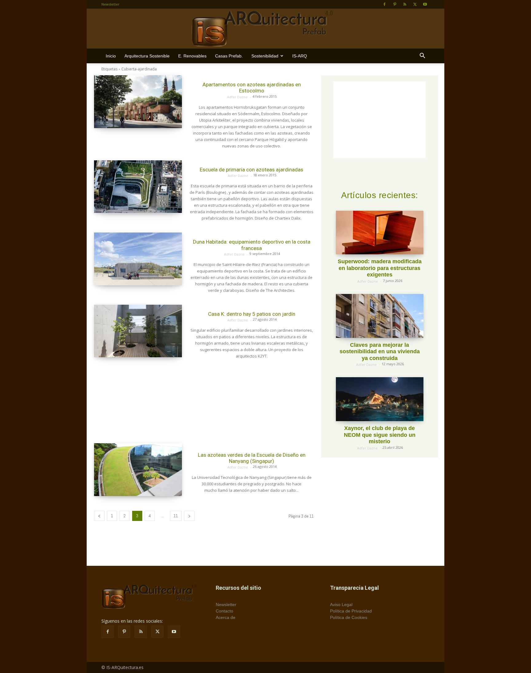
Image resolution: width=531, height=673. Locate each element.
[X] (414, 4)
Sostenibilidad (264, 55)
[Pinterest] (394, 4)
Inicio (111, 55)
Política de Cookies (348, 617)
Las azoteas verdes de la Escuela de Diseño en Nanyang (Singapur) (251, 458)
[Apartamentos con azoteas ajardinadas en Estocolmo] (138, 101)
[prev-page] (99, 516)
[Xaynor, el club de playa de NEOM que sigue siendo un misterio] (379, 399)
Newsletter (110, 4)
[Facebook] (384, 4)
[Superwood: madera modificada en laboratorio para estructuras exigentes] (379, 233)
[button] (422, 56)
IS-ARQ (299, 55)
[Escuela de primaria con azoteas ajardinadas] (138, 186)
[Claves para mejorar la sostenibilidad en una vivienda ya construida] (379, 316)
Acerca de (225, 617)
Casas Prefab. (229, 55)
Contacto (224, 610)
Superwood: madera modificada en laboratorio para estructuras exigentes (380, 268)
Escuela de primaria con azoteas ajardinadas (251, 169)
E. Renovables (192, 55)
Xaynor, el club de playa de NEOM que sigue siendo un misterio (379, 434)
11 (176, 515)
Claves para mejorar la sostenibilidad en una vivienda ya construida (380, 351)
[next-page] (189, 516)
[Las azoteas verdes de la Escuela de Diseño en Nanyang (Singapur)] (138, 469)
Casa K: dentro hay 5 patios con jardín (251, 314)
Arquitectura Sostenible (147, 55)
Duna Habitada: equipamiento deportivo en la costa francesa (251, 245)
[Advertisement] (204, 401)
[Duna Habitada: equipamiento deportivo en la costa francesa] (138, 259)
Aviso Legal (341, 604)
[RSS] (404, 4)
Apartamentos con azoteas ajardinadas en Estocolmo (252, 87)
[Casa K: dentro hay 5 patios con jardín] (138, 331)
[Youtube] (425, 4)
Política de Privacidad (351, 610)
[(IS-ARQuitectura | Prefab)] (265, 29)
